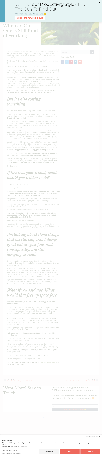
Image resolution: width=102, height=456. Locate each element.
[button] (99, 2)
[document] (51, 228)
